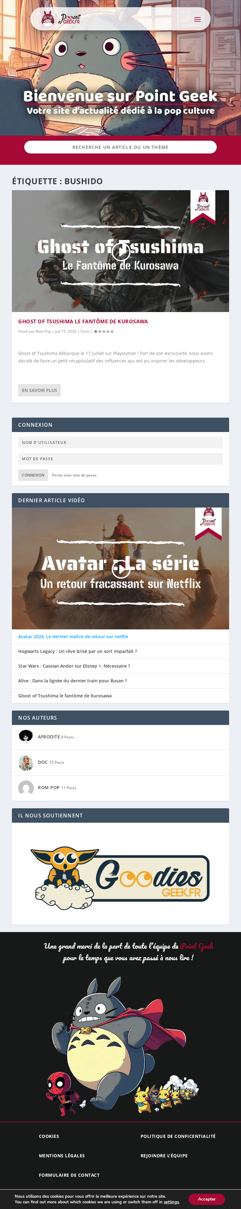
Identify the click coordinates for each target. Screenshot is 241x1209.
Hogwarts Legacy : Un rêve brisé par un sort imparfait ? (77, 651)
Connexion (33, 475)
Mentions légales (62, 1156)
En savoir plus (39, 390)
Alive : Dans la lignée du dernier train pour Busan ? (72, 681)
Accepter (207, 1199)
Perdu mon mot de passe (74, 475)
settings (171, 1202)
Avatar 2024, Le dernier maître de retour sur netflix (73, 636)
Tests (85, 331)
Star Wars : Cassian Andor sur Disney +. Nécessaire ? (74, 666)
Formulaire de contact (69, 1175)
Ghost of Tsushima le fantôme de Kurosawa (83, 321)
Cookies (49, 1136)
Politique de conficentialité (178, 1136)
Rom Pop (43, 331)
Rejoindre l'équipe (164, 1156)
